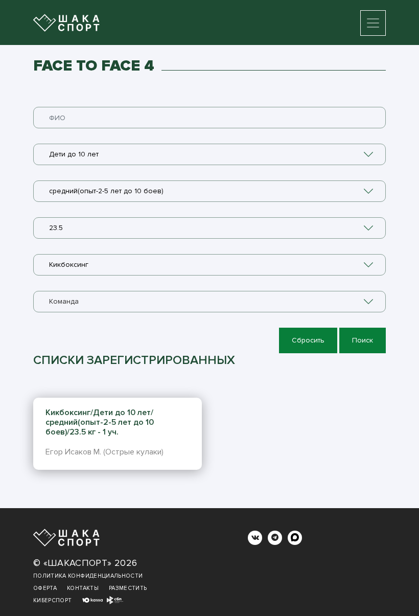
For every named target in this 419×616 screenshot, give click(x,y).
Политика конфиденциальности (88, 576)
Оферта (45, 588)
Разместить (128, 588)
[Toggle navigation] (373, 23)
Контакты (83, 588)
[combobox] (209, 154)
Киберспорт (52, 600)
